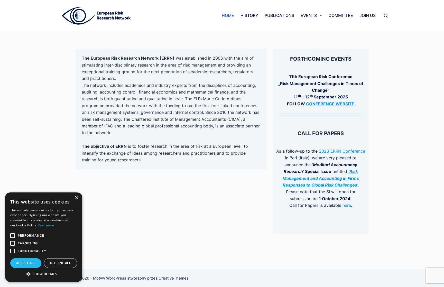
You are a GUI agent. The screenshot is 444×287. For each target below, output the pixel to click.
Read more (46, 225)
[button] (43, 274)
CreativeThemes (174, 278)
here (347, 205)
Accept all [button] (25, 263)
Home (228, 15)
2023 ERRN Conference (342, 151)
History (249, 15)
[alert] (43, 237)
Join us (367, 15)
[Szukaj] (386, 15)
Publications (279, 15)
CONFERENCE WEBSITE (330, 103)
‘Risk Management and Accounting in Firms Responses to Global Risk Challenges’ (321, 178)
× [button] (76, 198)
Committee (340, 15)
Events (309, 15)
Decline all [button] (60, 263)
